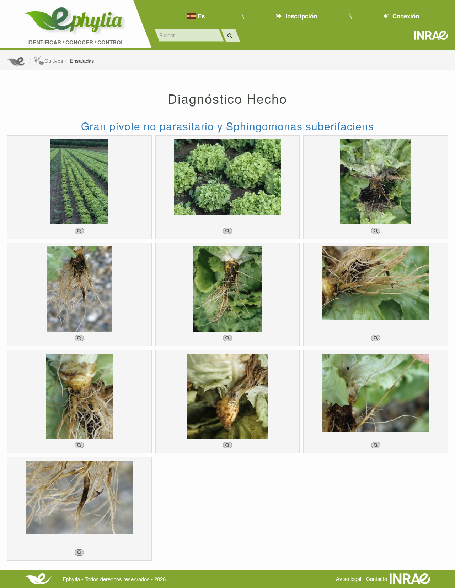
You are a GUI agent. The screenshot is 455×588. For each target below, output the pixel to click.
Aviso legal (348, 578)
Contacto (376, 578)
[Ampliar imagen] (79, 231)
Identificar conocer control (75, 42)
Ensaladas (82, 60)
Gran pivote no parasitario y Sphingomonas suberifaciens (227, 126)
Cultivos (53, 60)
